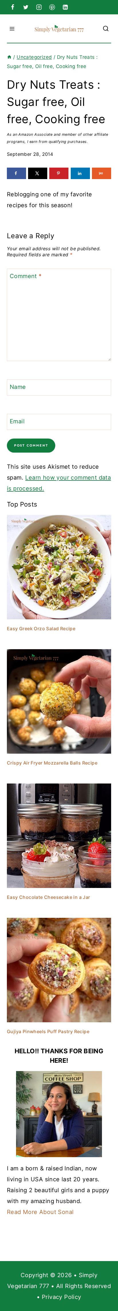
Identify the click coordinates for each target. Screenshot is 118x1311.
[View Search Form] (106, 28)
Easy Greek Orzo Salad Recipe (41, 628)
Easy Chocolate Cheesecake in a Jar (48, 897)
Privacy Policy (61, 1296)
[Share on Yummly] (101, 173)
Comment (26, 276)
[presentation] (59, 567)
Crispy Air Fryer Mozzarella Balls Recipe (52, 763)
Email (17, 421)
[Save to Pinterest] (58, 173)
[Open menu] (12, 28)
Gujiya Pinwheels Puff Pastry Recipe (48, 1031)
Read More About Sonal (40, 1212)
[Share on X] (37, 173)
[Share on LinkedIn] (80, 173)
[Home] (9, 57)
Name (18, 386)
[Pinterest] (52, 7)
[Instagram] (39, 7)
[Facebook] (12, 7)
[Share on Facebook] (16, 173)
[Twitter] (26, 7)
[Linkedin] (65, 7)
